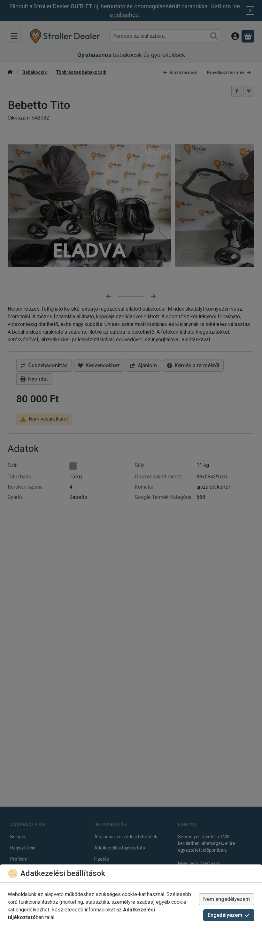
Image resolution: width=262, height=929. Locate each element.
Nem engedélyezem (226, 899)
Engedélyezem (225, 915)
